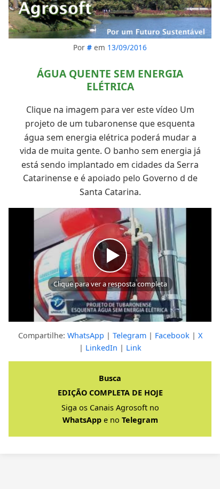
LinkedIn (101, 348)
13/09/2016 (127, 47)
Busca (110, 378)
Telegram (129, 335)
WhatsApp (85, 335)
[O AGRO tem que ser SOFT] (110, 19)
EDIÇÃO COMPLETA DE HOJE (110, 392)
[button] (110, 265)
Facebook (172, 335)
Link (134, 348)
